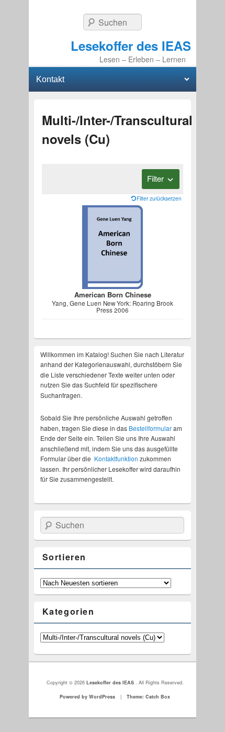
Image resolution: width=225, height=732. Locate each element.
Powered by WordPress (87, 696)
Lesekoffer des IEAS (131, 45)
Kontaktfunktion (116, 458)
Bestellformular (150, 428)
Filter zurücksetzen (159, 198)
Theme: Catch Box (148, 696)
